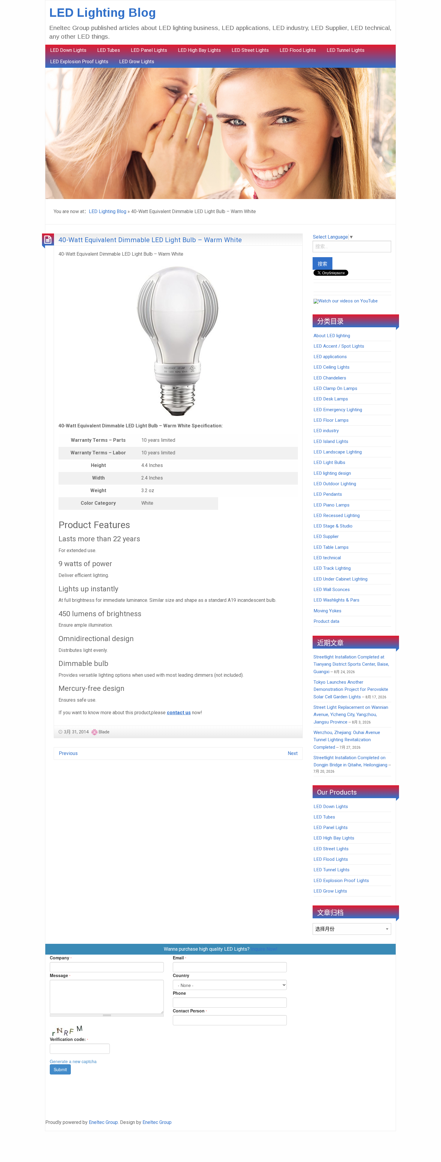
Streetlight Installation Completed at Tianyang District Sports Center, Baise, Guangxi (351, 664)
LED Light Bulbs (329, 462)
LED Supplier (326, 536)
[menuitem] (68, 50)
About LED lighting (332, 335)
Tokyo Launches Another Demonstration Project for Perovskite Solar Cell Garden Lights (351, 689)
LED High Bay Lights (199, 50)
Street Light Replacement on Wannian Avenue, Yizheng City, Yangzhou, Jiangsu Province (351, 715)
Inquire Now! (264, 949)
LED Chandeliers (330, 378)
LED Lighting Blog (102, 12)
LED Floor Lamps (331, 420)
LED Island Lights (331, 441)
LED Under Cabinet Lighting (341, 579)
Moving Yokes (327, 611)
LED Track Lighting (332, 568)
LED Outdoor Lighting (335, 483)
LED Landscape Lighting (338, 452)
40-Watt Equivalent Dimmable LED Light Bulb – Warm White (150, 240)
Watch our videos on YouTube (348, 301)
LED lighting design (332, 473)
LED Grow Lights (136, 61)
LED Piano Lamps (332, 505)
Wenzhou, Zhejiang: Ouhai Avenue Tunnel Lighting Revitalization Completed (347, 740)
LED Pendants (328, 494)
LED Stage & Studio (333, 526)
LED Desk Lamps (331, 399)
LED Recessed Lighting (337, 515)
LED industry (326, 430)
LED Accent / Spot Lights (339, 346)
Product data (326, 621)
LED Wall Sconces (332, 589)
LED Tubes (108, 50)
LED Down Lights (68, 50)
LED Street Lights (250, 50)
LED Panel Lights (149, 50)
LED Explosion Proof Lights (79, 61)
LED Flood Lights (298, 50)
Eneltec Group (103, 1122)
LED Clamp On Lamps (335, 388)
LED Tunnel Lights (345, 50)
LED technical (327, 557)
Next (293, 753)
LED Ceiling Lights (332, 367)
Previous (68, 753)
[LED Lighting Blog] (220, 133)
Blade (104, 732)
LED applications (330, 356)
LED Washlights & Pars (336, 600)
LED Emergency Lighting (338, 409)
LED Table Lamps (331, 547)
